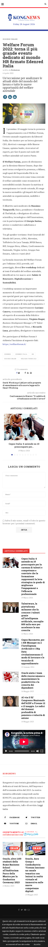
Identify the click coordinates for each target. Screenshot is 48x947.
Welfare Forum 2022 (28, 359)
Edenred (7, 354)
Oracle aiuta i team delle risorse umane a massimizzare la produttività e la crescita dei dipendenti (33, 680)
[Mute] (37, 751)
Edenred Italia (21, 354)
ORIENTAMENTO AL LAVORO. (19, 832)
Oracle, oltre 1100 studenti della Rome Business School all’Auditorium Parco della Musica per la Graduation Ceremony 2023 (12, 870)
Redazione (15, 70)
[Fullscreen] (42, 751)
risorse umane (10, 359)
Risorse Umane (10, 39)
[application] (24, 742)
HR (33, 354)
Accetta (37, 944)
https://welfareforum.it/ (14, 344)
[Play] (6, 751)
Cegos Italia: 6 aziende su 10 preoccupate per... (24, 445)
